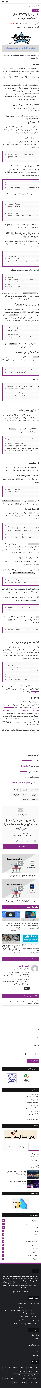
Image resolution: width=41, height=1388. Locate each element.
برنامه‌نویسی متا (17, 93)
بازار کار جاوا (18, 1375)
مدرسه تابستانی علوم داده (18, 1181)
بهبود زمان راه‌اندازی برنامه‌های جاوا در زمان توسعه (13, 925)
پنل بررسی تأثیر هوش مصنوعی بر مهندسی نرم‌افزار (15, 1172)
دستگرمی (35, 1245)
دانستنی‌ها (31, 6)
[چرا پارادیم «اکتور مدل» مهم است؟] (30, 940)
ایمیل (37, 1037)
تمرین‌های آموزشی (32, 1241)
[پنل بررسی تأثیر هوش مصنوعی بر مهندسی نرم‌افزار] (33, 1174)
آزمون (36, 1231)
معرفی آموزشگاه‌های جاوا (23, 1320)
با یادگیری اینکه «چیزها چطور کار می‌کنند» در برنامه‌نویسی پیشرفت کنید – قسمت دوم (11, 947)
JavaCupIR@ (26, 760)
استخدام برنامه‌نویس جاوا (30, 1224)
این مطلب (35, 733)
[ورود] (6, 2)
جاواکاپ (15, 794)
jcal (5, 1367)
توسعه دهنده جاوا (21, 1379)
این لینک (34, 691)
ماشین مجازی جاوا (29, 799)
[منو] (3, 2)
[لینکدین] (24, 1291)
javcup (27, 777)
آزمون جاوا (36, 1338)
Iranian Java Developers (21, 782)
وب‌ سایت (36, 1046)
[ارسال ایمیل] (26, 24)
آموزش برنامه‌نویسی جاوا (25, 1303)
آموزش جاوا (35, 1335)
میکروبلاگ (35, 1259)
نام (38, 1029)
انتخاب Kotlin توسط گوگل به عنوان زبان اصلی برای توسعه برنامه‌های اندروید (21, 710)
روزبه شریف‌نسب (31, 24)
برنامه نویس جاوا (33, 1379)
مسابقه (15, 1382)
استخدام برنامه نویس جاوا (31, 1375)
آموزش (34, 794)
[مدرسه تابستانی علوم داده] (33, 1184)
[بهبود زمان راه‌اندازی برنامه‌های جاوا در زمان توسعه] (11, 916)
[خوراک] (16, 1291)
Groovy (33, 790)
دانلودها (37, 1352)
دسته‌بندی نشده (33, 1255)
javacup (23, 1367)
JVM (15, 790)
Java (24, 790)
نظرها (8, 1147)
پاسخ (26, 988)
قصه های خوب (34, 1154)
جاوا (24, 794)
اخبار (36, 1227)
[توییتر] (27, 1291)
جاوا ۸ (36, 1382)
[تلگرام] (19, 1291)
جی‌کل (37, 1348)
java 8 (30, 1367)
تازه (34, 1147)
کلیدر (37, 1166)
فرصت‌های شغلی (34, 1342)
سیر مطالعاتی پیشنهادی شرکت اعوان (23, 1324)
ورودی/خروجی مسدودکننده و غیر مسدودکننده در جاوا (30, 924)
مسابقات (35, 1234)
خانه (36, 6)
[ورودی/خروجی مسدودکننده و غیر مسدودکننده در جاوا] (30, 916)
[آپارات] (14, 1291)
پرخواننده (21, 1147)
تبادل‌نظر (35, 1248)
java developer (13, 1367)
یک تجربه (35, 1252)
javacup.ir (23, 771)
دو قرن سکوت (35, 1160)
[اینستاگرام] (22, 1291)
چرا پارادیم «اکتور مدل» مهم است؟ (31, 949)
